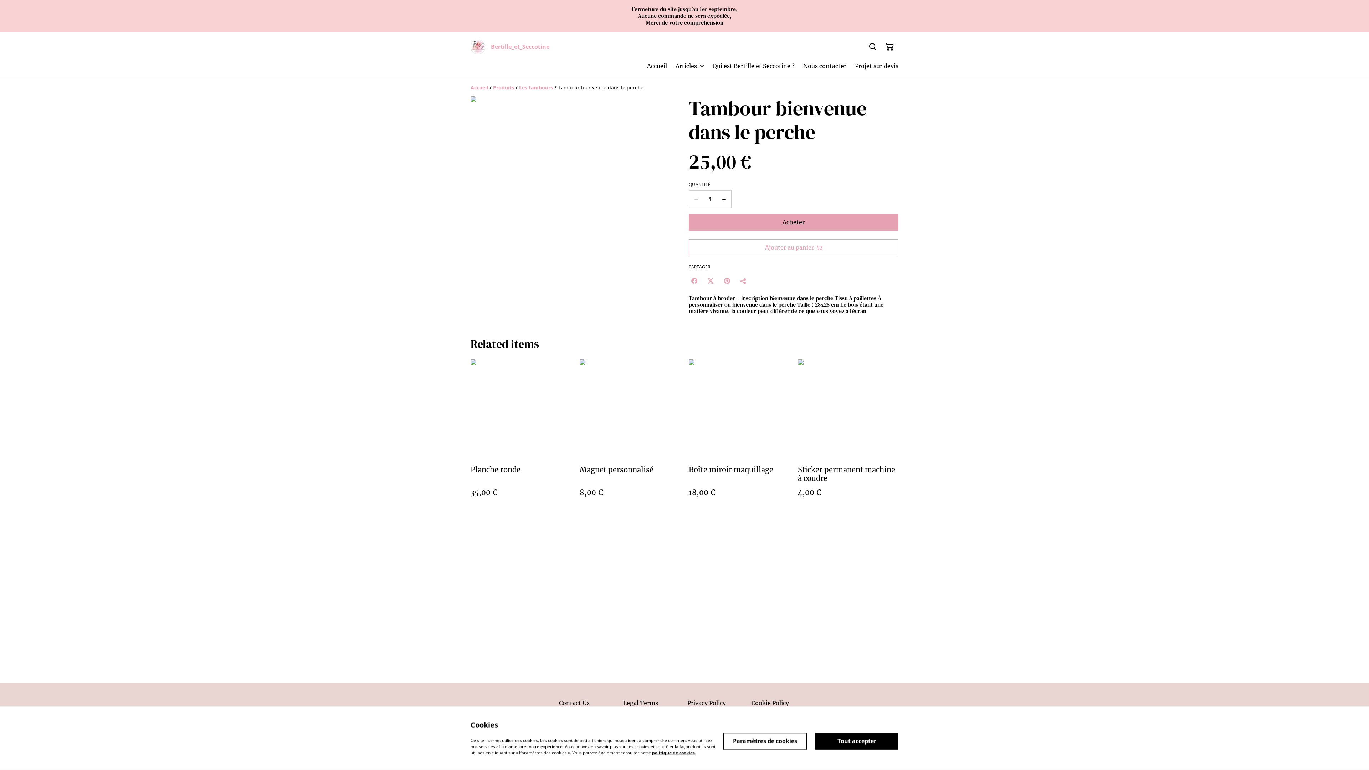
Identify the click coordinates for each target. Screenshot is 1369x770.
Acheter (794, 222)
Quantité (700, 184)
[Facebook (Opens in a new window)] (694, 281)
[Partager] (743, 281)
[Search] (872, 47)
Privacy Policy (706, 703)
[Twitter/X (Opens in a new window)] (710, 281)
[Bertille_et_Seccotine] (478, 47)
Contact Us (574, 703)
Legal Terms (640, 703)
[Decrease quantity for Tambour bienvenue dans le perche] (696, 199)
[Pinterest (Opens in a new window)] (727, 281)
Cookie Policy (770, 703)
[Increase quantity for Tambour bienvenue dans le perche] (724, 199)
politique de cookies (673, 752)
